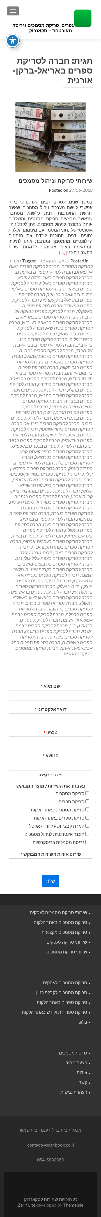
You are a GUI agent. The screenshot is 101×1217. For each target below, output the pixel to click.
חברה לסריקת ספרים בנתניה (48, 518)
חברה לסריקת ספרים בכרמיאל (64, 457)
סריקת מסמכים (55, 260)
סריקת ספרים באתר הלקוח (59, 817)
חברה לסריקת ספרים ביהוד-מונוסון (52, 426)
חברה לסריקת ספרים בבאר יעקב (48, 316)
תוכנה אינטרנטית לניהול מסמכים (54, 834)
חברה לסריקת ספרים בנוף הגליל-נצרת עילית (51, 502)
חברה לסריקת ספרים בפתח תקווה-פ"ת (51, 544)
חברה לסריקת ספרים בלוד (57, 459)
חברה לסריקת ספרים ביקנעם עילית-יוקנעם (52, 431)
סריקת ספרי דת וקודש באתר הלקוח (54, 1012)
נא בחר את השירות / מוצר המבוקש (50, 785)
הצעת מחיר (76, 1062)
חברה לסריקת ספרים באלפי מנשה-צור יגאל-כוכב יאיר (52, 291)
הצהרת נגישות (73, 1092)
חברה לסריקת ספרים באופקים (44, 271)
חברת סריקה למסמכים (37, 648)
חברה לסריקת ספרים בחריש (66, 395)
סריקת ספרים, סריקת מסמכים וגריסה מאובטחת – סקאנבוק (50, 28)
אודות (82, 1072)
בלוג (83, 1021)
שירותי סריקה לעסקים (67, 941)
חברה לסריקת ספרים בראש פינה (40, 591)
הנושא (51, 755)
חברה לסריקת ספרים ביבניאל (52, 423)
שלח (50, 881)
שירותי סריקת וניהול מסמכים (56, 180)
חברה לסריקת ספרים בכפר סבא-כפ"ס (48, 446)
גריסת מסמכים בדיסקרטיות (58, 842)
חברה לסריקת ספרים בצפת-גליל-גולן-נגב (54, 558)
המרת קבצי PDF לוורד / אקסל (56, 826)
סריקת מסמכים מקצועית (64, 932)
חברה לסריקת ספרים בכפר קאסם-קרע (56, 451)
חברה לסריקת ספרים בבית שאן (51, 325)
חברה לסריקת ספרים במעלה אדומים (47, 479)
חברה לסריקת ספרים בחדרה (65, 384)
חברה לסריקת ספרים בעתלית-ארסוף (58, 541)
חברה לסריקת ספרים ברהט (51, 603)
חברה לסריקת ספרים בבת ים (46, 350)
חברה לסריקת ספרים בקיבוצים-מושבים (56, 563)
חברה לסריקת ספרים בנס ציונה (63, 507)
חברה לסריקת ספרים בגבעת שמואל (59, 356)
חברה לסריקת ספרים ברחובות (53, 605)
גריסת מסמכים (73, 1052)
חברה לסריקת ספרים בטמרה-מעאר (54, 415)
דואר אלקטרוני (50, 709)
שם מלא (50, 685)
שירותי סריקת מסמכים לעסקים (58, 912)
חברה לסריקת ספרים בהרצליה (38, 378)
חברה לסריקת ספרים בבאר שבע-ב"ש (57, 322)
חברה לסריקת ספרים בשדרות (52, 633)
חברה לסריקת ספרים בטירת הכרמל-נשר (57, 409)
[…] (62, 252)
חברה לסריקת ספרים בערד (37, 535)
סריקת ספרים (71, 801)
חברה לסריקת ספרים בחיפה (39, 389)
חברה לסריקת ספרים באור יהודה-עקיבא (55, 277)
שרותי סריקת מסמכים (66, 951)
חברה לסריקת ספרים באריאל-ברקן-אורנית (56, 297)
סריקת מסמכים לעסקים (65, 982)
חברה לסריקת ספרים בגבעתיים (52, 358)
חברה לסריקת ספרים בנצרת (57, 510)
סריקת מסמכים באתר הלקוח (57, 809)
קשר (83, 1082)
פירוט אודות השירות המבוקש (50, 854)
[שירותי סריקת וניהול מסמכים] (50, 136)
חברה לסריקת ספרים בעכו (68, 524)
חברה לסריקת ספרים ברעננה (52, 631)
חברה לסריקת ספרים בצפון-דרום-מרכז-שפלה (56, 549)
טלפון (50, 732)
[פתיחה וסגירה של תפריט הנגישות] (12, 40)
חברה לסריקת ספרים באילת (66, 283)
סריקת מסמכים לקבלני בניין (61, 992)
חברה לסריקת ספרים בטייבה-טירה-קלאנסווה (57, 403)
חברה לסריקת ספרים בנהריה (41, 496)
